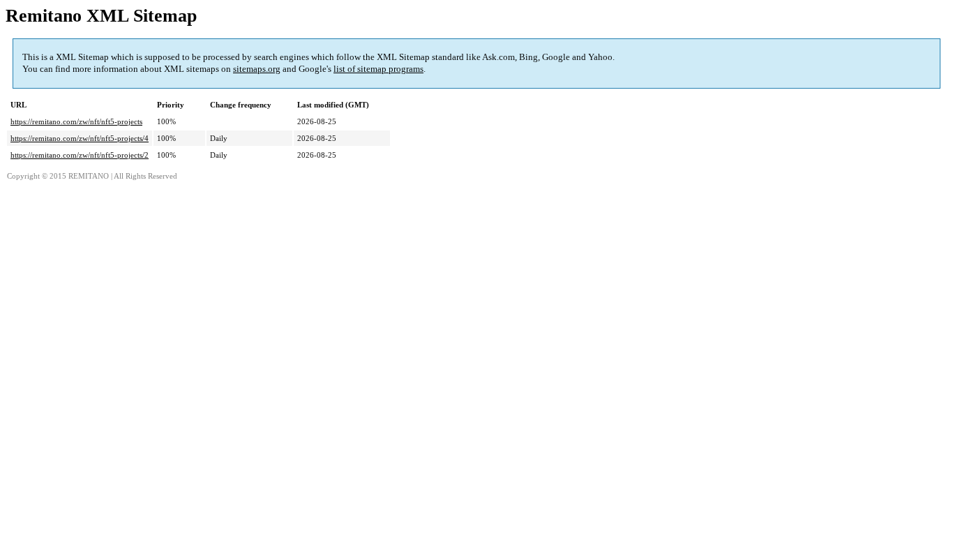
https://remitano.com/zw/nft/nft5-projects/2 (79, 155)
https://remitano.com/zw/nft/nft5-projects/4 (79, 138)
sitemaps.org (256, 69)
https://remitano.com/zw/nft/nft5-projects (76, 121)
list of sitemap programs (378, 69)
